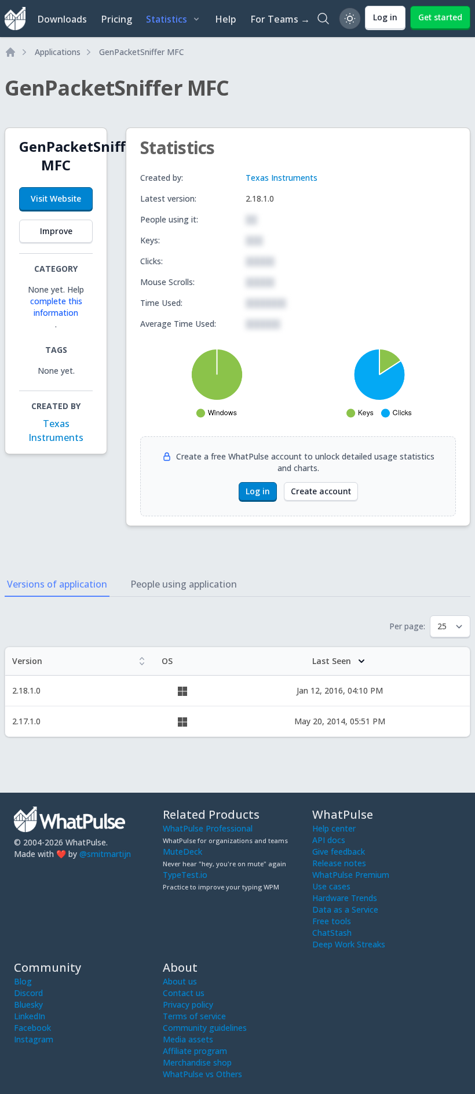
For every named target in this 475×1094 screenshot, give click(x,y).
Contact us (183, 992)
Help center (334, 828)
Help (225, 19)
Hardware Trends (344, 897)
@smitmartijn (105, 853)
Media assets (188, 1039)
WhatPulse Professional (208, 828)
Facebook (32, 1027)
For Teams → (280, 19)
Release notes (339, 863)
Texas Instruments (281, 177)
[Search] (323, 18)
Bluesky (28, 1004)
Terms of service (194, 1016)
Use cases (331, 886)
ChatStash (332, 932)
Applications (58, 51)
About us (180, 981)
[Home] (10, 52)
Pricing (116, 19)
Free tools (331, 921)
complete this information (56, 307)
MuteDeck (182, 851)
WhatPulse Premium (350, 874)
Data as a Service (345, 909)
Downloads (62, 19)
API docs (328, 839)
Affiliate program (195, 1050)
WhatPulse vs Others (202, 1074)
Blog (23, 981)
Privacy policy (188, 1004)
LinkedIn (29, 1016)
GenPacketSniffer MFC (141, 51)
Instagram (33, 1039)
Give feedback (338, 851)
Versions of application (57, 584)
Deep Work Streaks (348, 944)
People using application (183, 584)
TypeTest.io (185, 874)
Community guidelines (205, 1027)
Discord (28, 992)
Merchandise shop (197, 1062)
